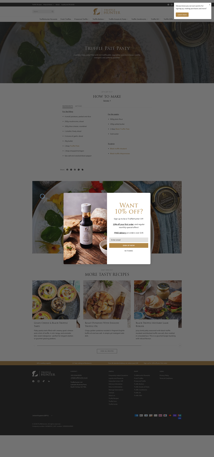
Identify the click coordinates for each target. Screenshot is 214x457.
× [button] (209, 4)
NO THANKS (129, 251)
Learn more (182, 14)
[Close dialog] (42, 196)
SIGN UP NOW (129, 245)
